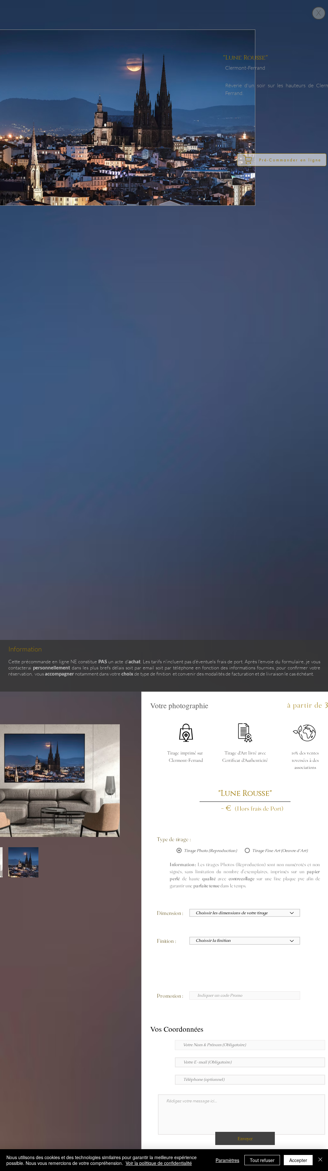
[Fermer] (320, 1160)
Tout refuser (262, 1160)
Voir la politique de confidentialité (159, 1163)
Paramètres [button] (227, 1160)
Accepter (298, 1160)
